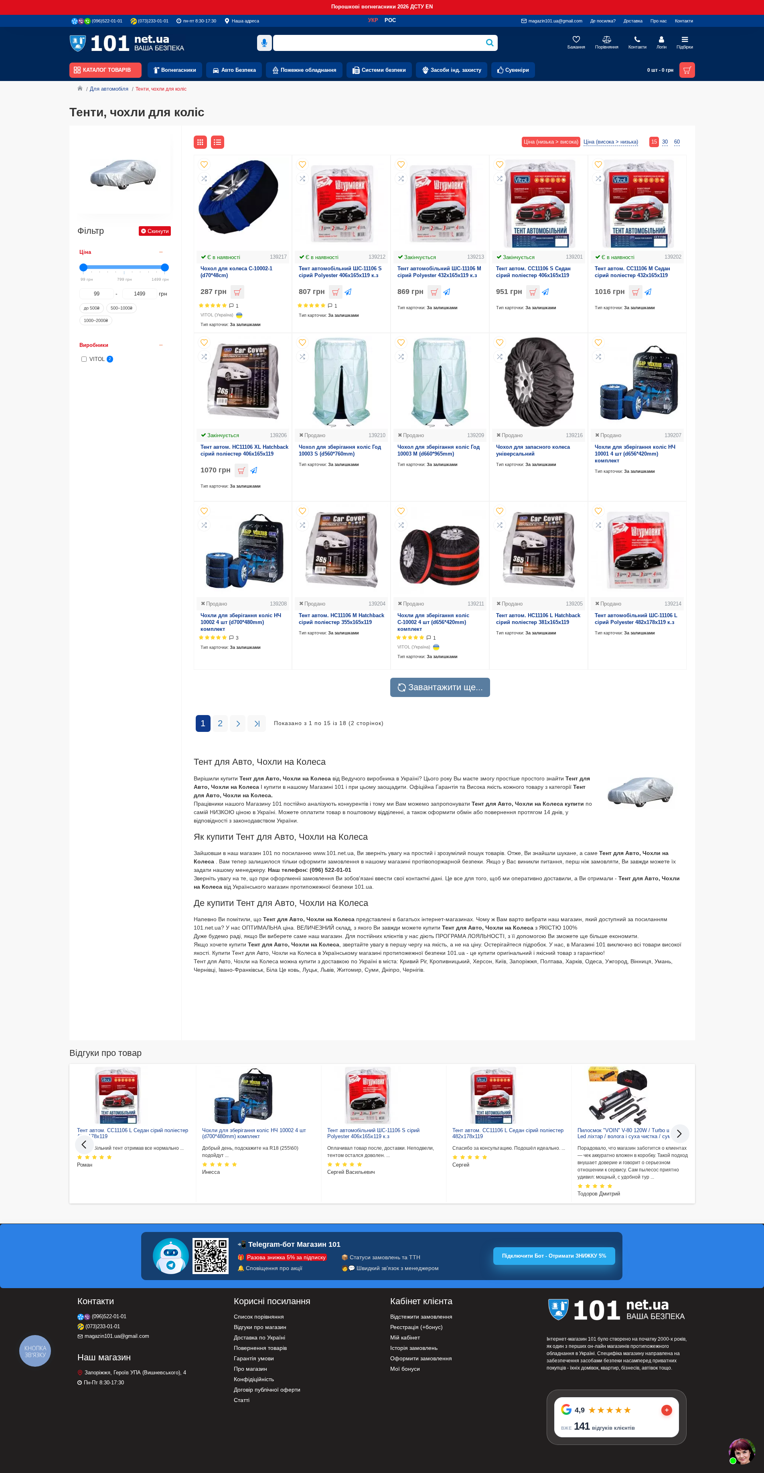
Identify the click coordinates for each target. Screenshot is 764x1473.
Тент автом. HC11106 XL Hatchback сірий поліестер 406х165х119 (244, 450)
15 (654, 142)
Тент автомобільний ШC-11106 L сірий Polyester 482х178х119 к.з (636, 618)
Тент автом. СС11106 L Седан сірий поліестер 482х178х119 (132, 1133)
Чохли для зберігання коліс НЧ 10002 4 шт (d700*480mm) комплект (241, 622)
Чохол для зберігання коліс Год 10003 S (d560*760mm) (340, 450)
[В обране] (204, 164)
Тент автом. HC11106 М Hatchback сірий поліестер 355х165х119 (341, 618)
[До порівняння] (204, 178)
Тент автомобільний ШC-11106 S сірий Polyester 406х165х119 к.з (340, 271)
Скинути (158, 231)
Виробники (93, 345)
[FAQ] (742, 1451)
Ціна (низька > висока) (551, 142)
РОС (390, 20)
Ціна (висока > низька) (611, 142)
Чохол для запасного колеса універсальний (533, 450)
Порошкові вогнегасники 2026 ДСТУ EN (382, 7)
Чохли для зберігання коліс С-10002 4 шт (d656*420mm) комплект (433, 622)
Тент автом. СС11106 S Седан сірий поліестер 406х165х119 (533, 271)
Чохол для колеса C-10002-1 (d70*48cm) (236, 271)
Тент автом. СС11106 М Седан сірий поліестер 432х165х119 (632, 271)
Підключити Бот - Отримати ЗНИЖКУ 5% (554, 1256)
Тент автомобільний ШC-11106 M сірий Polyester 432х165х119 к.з (439, 271)
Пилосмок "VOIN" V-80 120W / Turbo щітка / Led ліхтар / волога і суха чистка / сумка (630, 1133)
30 (665, 142)
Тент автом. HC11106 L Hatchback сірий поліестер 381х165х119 (538, 618)
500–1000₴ (121, 308)
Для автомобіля (109, 89)
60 (677, 142)
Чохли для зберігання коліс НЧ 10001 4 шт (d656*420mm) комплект (635, 454)
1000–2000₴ (96, 320)
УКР (373, 20)
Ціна (85, 252)
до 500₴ (91, 308)
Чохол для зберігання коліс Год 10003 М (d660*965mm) (438, 450)
